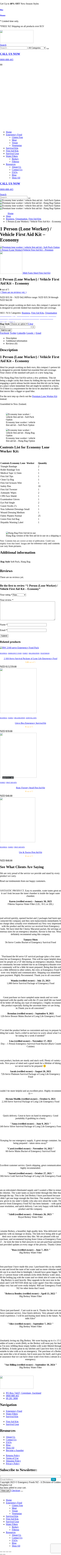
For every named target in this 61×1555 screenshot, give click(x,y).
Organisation (51, 313)
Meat (14, 140)
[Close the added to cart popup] (22, 1491)
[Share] (7, 1551)
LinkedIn (21, 333)
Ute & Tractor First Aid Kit (30, 852)
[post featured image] (19, 647)
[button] (3, 45)
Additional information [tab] (16, 341)
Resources (11, 164)
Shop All (16, 177)
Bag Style (5, 324)
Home (9, 132)
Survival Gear (12, 153)
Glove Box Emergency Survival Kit (30, 723)
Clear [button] (30, 324)
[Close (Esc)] (10, 1551)
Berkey (15, 159)
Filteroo (15, 161)
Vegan (15, 142)
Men (1, 10)
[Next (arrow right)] (4, 1554)
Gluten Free (17, 137)
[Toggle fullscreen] (4, 1551)
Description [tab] (11, 338)
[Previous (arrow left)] (1, 1554)
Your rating (6, 594)
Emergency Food (14, 134)
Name (3, 624)
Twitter (13, 333)
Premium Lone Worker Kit (44, 396)
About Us (16, 167)
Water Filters (12, 156)
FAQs (14, 172)
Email (38, 333)
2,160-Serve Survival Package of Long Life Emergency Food (30, 658)
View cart (5, 1491)
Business (26, 313)
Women (2, 15)
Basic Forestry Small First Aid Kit (30, 787)
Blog (14, 175)
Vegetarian (17, 145)
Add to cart (6, 330)
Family (25, 653)
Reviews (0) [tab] (11, 343)
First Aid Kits (12, 151)
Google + (30, 333)
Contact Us (17, 169)
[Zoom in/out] (1, 1551)
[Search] (47, 48)
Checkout (15, 1490)
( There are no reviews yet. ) (13, 292)
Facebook (4, 333)
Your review (6, 600)
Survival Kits (12, 148)
